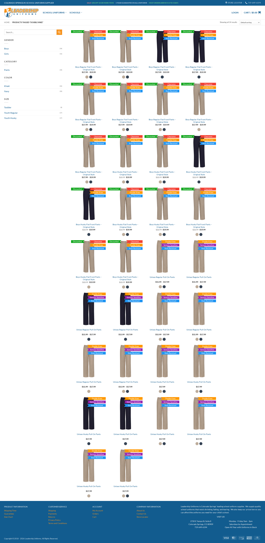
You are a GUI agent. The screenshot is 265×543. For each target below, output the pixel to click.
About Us (141, 510)
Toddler (7, 107)
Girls (6, 53)
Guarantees (9, 514)
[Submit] (59, 32)
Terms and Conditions (57, 523)
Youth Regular (11, 112)
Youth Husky (10, 118)
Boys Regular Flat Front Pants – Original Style (88, 68)
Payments (52, 514)
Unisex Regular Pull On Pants (162, 277)
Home (7, 22)
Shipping (52, 510)
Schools (75, 12)
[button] (235, 12)
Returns (51, 517)
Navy (6, 91)
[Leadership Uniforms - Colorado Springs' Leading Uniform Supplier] (21, 12)
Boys (6, 48)
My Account (97, 510)
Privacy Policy (54, 520)
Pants (7, 70)
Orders (95, 514)
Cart (94, 517)
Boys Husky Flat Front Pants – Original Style (125, 173)
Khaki (7, 86)
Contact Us (141, 514)
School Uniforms (54, 12)
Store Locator (142, 517)
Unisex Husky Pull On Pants (162, 382)
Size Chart (8, 517)
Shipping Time (10, 510)
